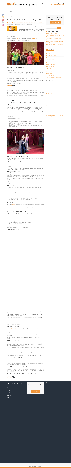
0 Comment (30, 24)
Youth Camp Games (40, 22)
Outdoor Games (18, 9)
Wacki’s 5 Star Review (46, 9)
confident (13, 204)
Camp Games (37, 9)
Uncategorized (49, 73)
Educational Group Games (23, 22)
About (13, 9)
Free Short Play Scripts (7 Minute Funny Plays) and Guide (25, 20)
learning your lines (24, 190)
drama (17, 24)
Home (9, 9)
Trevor (9, 22)
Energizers (32, 9)
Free (57, 9)
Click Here (35, 391)
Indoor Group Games (50, 59)
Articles (53, 9)
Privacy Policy (39, 466)
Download (13, 85)
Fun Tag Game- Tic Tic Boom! (51, 33)
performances (20, 24)
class (18, 38)
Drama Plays (15, 22)
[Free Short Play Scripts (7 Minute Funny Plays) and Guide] (12, 26)
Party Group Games (50, 66)
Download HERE (55, 22)
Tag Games (48, 68)
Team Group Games (50, 71)
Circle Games (48, 51)
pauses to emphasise (12, 328)
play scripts (24, 24)
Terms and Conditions (32, 466)
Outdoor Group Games (50, 64)
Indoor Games (25, 9)
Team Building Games (32, 22)
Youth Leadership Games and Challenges (53, 77)
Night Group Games (50, 62)
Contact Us (10, 11)
